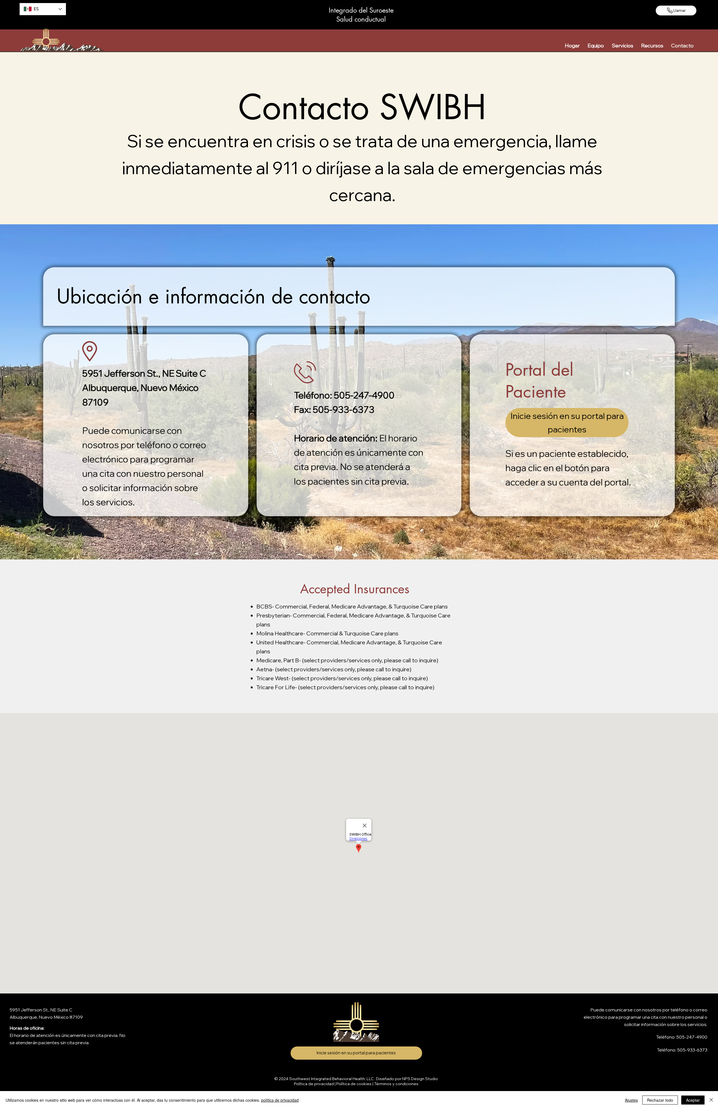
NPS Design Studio (420, 1078)
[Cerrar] (711, 1100)
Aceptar (693, 1100)
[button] (596, 46)
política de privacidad (280, 1100)
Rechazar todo (660, 1100)
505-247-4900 (691, 1037)
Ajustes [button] (631, 1100)
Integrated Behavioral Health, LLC (342, 1078)
